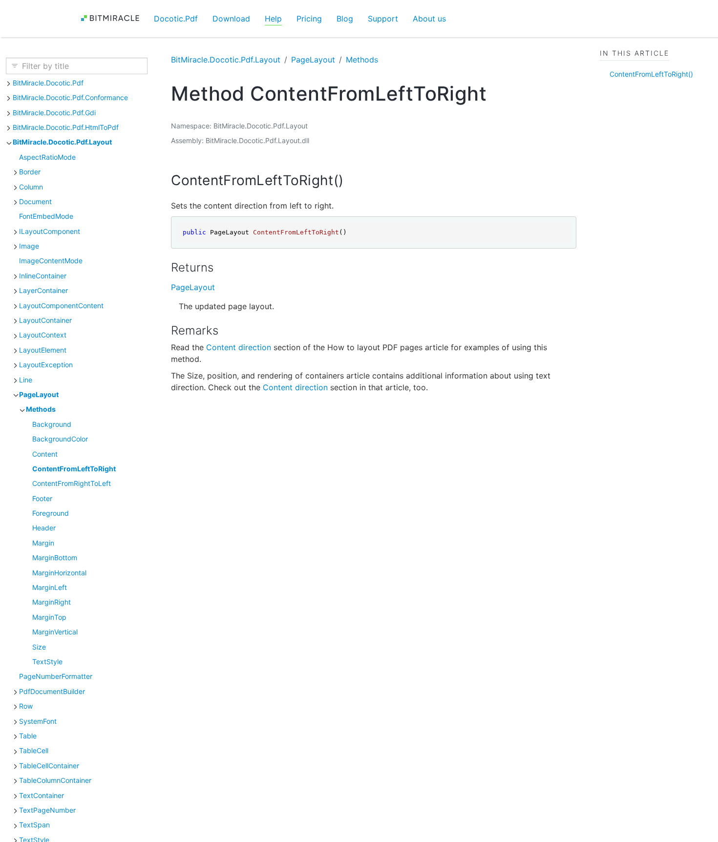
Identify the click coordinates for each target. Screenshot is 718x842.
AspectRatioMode (47, 157)
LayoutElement (42, 350)
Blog (345, 18)
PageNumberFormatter (55, 676)
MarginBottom (54, 557)
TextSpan (34, 825)
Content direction (238, 347)
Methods (41, 409)
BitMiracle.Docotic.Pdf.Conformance (70, 97)
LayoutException (46, 364)
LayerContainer (43, 290)
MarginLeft (49, 587)
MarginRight (51, 602)
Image (29, 246)
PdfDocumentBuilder (52, 691)
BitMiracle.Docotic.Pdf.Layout (62, 142)
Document (35, 201)
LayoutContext (42, 335)
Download (231, 18)
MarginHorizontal (59, 572)
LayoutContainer (45, 320)
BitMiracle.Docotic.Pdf (48, 83)
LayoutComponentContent (61, 305)
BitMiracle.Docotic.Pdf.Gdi (54, 112)
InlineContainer (42, 276)
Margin (43, 543)
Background (51, 424)
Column (31, 187)
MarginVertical (55, 632)
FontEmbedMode (46, 216)
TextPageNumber (47, 810)
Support (383, 18)
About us (429, 18)
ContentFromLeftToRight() (651, 74)
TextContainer (41, 795)
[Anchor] (353, 180)
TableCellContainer (49, 765)
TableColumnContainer (55, 780)
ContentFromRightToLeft (71, 483)
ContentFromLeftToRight (74, 468)
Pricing (309, 18)
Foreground (50, 513)
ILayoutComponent (49, 231)
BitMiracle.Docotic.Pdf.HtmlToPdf (66, 127)
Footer (42, 498)
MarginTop (49, 617)
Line (25, 380)
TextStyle (47, 661)
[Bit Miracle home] (114, 18)
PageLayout (39, 394)
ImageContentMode (51, 260)
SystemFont (38, 721)
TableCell (33, 750)
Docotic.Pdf (176, 18)
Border (30, 172)
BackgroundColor (60, 439)
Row (26, 706)
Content (45, 454)
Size (39, 647)
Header (44, 528)
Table (28, 736)
